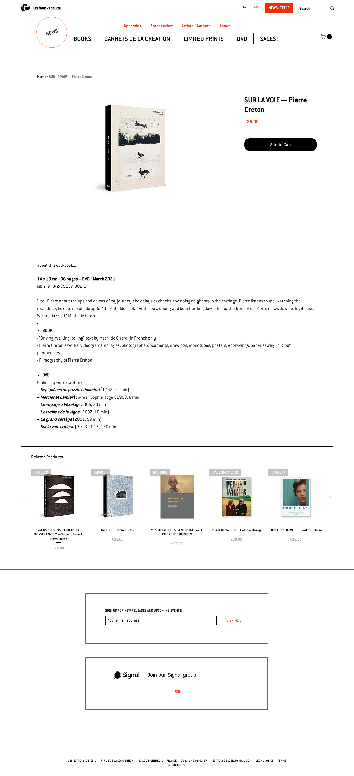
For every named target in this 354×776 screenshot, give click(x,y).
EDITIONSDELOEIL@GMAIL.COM (231, 761)
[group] (177, 517)
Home (41, 76)
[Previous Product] (24, 496)
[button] (327, 36)
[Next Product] (330, 496)
